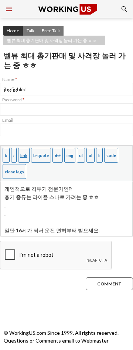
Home (13, 30)
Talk (30, 30)
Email (7, 120)
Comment (109, 284)
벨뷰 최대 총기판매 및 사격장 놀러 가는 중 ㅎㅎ (52, 40)
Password (13, 99)
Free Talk (51, 30)
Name (9, 79)
